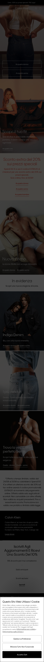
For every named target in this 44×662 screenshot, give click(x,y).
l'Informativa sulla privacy (12, 632)
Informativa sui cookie (26, 629)
